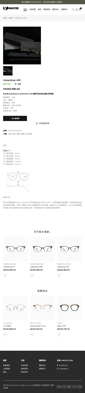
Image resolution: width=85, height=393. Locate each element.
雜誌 (5, 372)
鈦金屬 (29, 134)
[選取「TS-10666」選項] (5, 334)
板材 (14, 134)
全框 (10, 134)
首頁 (5, 18)
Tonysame (7, 323)
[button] (5, 275)
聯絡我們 (24, 368)
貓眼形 (23, 134)
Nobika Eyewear (15, 130)
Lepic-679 (61, 326)
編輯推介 (42, 368)
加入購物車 (16, 118)
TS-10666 (7, 326)
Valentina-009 (36, 267)
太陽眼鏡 (6, 368)
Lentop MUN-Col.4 (38, 326)
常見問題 (24, 365)
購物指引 (42, 365)
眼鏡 (10, 18)
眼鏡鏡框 (6, 365)
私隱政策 (45, 385)
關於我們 (24, 372)
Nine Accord (35, 323)
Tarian (60, 323)
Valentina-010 (63, 267)
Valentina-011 (9, 267)
